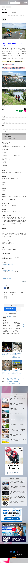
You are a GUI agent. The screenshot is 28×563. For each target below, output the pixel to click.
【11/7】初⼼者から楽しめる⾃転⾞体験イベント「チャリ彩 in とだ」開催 (18, 482)
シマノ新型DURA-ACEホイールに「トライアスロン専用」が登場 (17, 502)
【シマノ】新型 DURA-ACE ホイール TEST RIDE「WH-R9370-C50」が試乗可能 (18, 492)
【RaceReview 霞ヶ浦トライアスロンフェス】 (14, 68)
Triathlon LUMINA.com (10, 554)
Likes (24, 326)
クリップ (13, 12)
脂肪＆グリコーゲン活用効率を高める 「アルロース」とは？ (17, 404)
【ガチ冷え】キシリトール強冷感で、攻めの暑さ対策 (17, 425)
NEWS (4, 278)
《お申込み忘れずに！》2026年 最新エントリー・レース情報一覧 (18, 440)
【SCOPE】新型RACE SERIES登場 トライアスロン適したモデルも (18, 487)
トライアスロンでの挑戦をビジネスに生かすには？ (17, 399)
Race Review (8, 278)
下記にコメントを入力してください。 (11, 294)
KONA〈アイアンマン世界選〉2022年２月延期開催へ (6, 355)
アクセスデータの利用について (14, 555)
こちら (12, 64)
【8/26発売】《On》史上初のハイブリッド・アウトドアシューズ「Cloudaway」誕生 (7, 373)
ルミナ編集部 (10, 316)
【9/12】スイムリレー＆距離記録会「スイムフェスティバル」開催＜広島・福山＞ (18, 497)
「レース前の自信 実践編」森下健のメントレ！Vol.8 (17, 414)
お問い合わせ (19, 554)
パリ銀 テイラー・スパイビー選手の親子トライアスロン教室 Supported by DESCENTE (17, 430)
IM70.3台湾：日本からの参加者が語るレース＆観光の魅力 (18, 409)
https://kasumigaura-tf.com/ (7, 264)
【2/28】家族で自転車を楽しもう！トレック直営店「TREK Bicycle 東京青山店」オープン (17, 355)
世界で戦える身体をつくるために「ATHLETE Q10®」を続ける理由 (16, 419)
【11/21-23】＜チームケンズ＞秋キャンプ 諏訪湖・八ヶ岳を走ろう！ (17, 373)
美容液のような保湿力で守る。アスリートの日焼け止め (17, 435)
